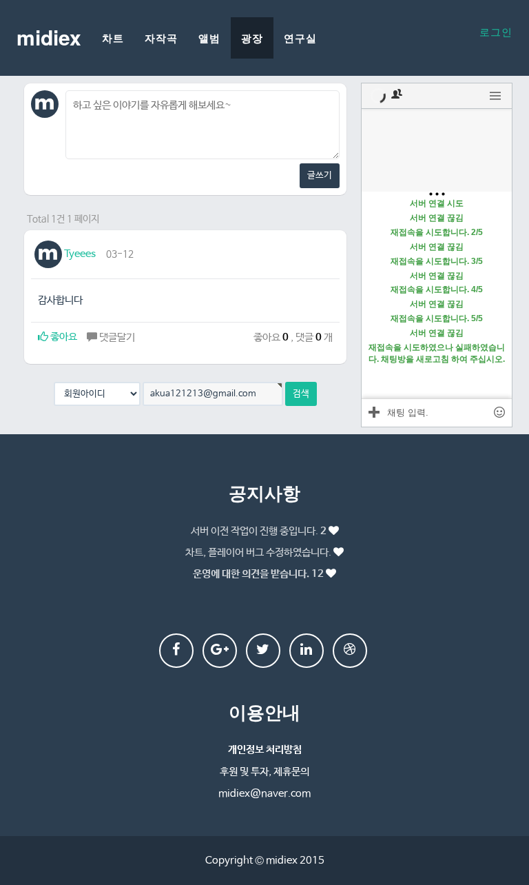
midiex (49, 37)
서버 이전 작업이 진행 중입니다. (258, 531)
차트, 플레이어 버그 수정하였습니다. (258, 552)
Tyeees (79, 254)
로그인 (495, 31)
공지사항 (264, 492)
